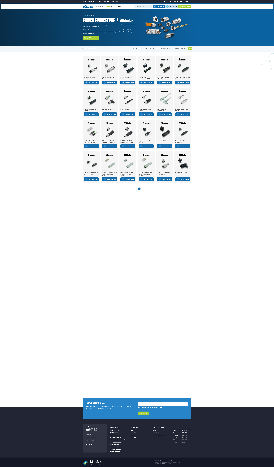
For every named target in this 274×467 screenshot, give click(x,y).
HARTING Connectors (115, 435)
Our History (133, 437)
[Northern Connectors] (88, 6)
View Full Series (92, 82)
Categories (98, 6)
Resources (176, 1)
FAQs (171, 1)
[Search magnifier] (150, 6)
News (181, 1)
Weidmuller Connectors (115, 449)
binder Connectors (114, 430)
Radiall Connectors (114, 444)
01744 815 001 (89, 444)
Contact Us (186, 1)
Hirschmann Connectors (116, 437)
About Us (166, 1)
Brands (108, 6)
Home (84, 15)
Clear (190, 48)
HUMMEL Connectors (115, 451)
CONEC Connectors (114, 432)
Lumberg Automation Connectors (118, 439)
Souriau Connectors (114, 447)
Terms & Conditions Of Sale (159, 435)
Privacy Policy (155, 432)
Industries (118, 6)
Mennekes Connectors (115, 442)
